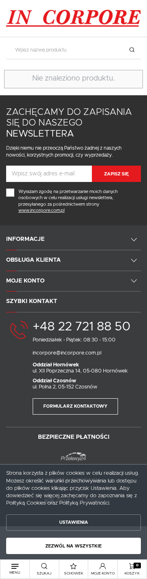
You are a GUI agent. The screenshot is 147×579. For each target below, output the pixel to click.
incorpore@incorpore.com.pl (67, 353)
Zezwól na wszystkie (73, 546)
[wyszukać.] (131, 50)
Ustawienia (73, 522)
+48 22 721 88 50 (81, 327)
